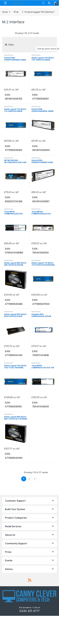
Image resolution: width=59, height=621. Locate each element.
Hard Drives (8, 55)
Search (43, 2)
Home (5, 12)
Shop (16, 12)
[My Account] (49, 3)
